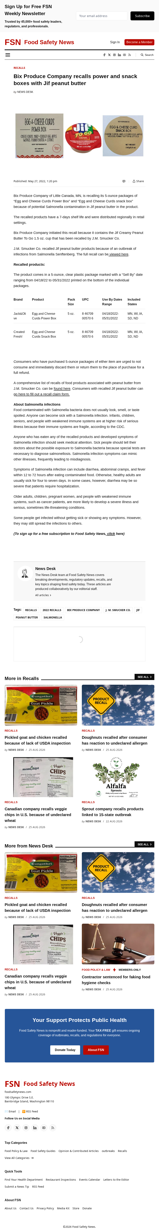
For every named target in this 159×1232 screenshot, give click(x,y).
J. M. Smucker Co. (118, 610)
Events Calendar (89, 1179)
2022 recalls (52, 610)
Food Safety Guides (43, 1151)
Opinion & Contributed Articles (79, 1151)
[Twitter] (109, 54)
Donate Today (65, 1050)
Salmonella (53, 617)
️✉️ (10, 1111)
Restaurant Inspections (61, 1179)
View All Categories (17, 1158)
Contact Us (27, 1208)
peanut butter (27, 617)
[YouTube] (124, 54)
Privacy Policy (45, 1208)
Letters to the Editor (116, 1179)
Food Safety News (83, 1227)
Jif (138, 610)
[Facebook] (104, 54)
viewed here (118, 254)
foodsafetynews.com (18, 1092)
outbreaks (108, 1151)
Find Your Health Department (24, 1179)
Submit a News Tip (17, 1186)
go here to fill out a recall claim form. (42, 394)
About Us (10, 1208)
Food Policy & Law (96, 969)
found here (62, 389)
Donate (87, 1208)
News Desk (25, 91)
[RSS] (129, 54)
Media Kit (63, 1208)
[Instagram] (114, 54)
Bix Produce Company (83, 610)
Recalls (19, 68)
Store (76, 1208)
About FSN (96, 1050)
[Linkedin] (119, 54)
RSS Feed (38, 1186)
